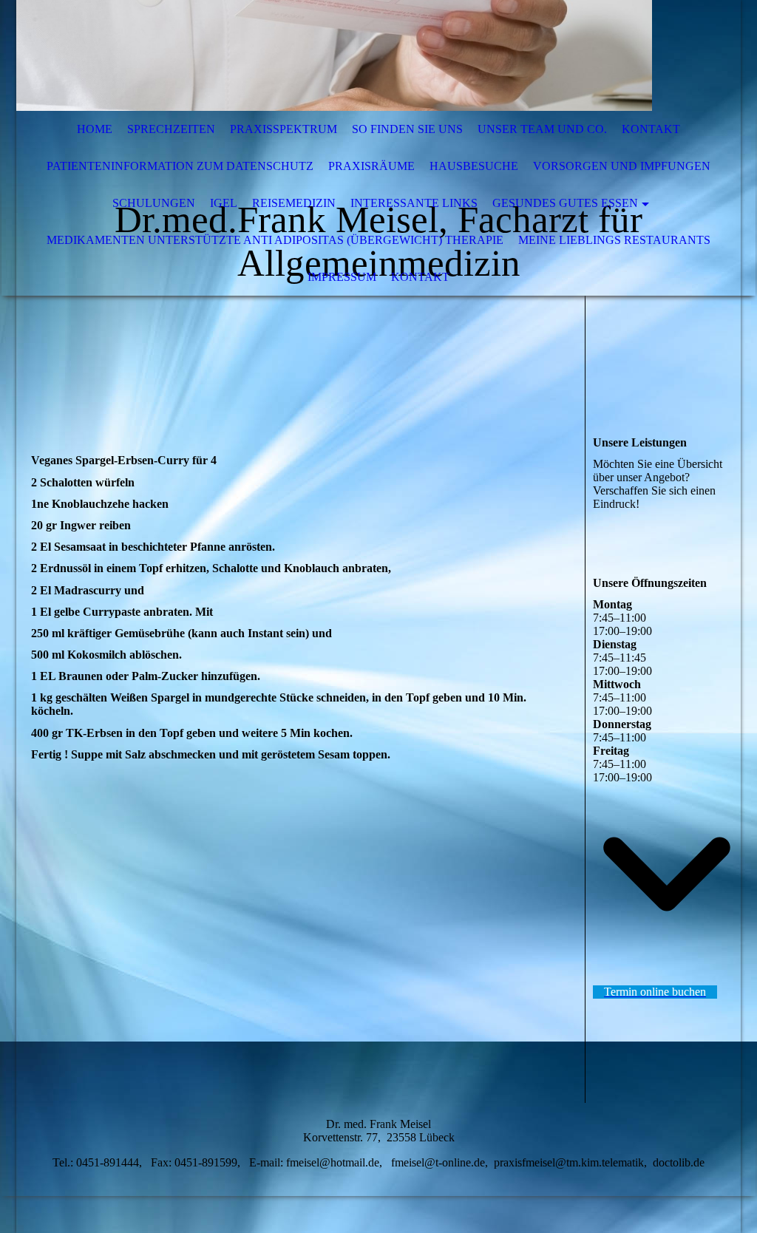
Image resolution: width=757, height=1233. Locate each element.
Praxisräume (371, 166)
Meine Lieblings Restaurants (614, 240)
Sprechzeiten (171, 129)
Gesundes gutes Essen (565, 203)
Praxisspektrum (283, 129)
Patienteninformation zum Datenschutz (180, 166)
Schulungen (153, 203)
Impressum (342, 277)
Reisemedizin (294, 203)
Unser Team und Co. (542, 129)
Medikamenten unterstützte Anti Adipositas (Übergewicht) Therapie (275, 240)
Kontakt (651, 129)
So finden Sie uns (407, 129)
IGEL (223, 203)
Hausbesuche (474, 166)
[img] (334, 55)
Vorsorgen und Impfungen (621, 166)
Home (94, 129)
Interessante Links (414, 203)
